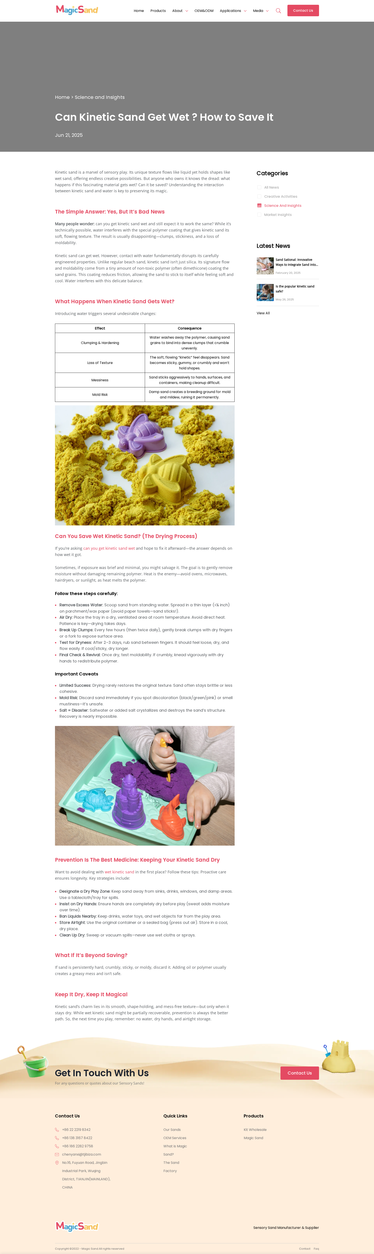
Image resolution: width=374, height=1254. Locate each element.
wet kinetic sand (119, 871)
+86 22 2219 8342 (76, 1129)
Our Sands (172, 1129)
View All (263, 313)
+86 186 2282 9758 (77, 1146)
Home (139, 10)
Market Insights (278, 214)
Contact (304, 1249)
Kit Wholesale (255, 1129)
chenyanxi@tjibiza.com (81, 1154)
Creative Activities (280, 196)
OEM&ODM (204, 10)
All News (271, 187)
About (177, 10)
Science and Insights (100, 97)
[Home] (77, 11)
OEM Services (174, 1137)
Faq (316, 1249)
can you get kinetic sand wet (109, 548)
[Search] (278, 8)
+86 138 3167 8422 (77, 1137)
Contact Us (303, 10)
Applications (230, 10)
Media (258, 10)
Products (158, 10)
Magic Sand (253, 1137)
